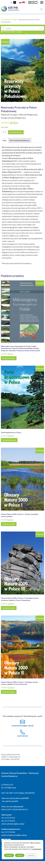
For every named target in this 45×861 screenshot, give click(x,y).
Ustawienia (31, 855)
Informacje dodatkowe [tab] (19, 140)
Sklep (15, 20)
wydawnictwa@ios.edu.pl (22, 725)
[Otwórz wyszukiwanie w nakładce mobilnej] (22, 28)
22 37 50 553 (22, 736)
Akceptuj (9, 855)
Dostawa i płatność (10, 759)
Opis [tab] (4, 140)
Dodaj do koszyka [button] (9, 358)
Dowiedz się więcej (9, 440)
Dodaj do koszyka (16, 132)
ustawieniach (36, 849)
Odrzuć (19, 855)
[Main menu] (41, 9)
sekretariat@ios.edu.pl (15, 824)
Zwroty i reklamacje (10, 757)
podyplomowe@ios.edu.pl (16, 835)
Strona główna (6, 20)
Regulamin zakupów (10, 755)
